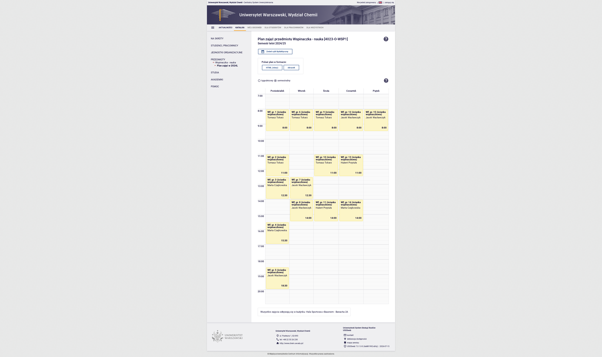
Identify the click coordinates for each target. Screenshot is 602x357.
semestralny (283, 80)
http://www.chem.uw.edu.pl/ (292, 343)
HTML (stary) (272, 67)
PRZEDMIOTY (218, 59)
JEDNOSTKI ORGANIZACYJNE (227, 52)
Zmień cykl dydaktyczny (277, 51)
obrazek (291, 67)
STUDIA (215, 72)
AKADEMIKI (217, 79)
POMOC (215, 86)
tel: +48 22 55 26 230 (289, 340)
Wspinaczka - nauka (225, 62)
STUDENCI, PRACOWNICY (224, 45)
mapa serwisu (353, 343)
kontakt (350, 335)
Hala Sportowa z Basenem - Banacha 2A (327, 311)
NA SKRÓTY (217, 38)
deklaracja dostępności (357, 339)
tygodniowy (267, 80)
